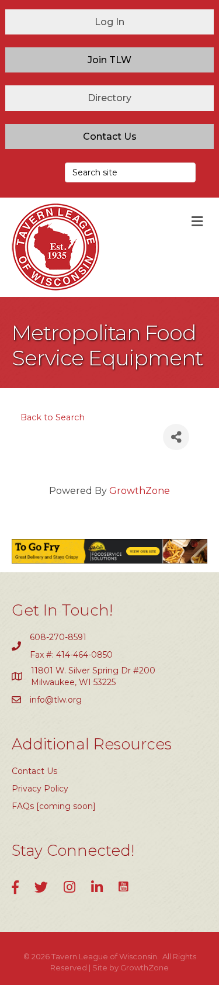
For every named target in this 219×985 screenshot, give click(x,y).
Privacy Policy (40, 788)
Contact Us (34, 771)
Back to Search (52, 417)
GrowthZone (139, 490)
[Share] (176, 437)
